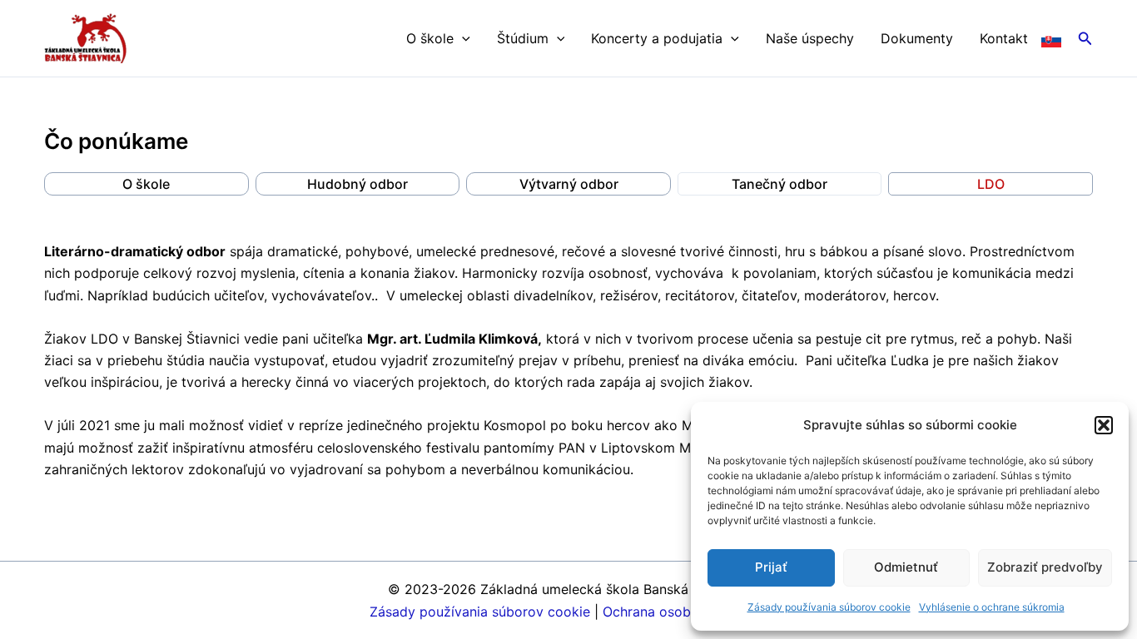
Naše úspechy (810, 38)
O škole (430, 38)
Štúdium (523, 38)
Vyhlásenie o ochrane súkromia (992, 607)
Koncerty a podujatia (656, 38)
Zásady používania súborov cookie (829, 607)
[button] (1103, 425)
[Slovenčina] (1051, 38)
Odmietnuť (906, 567)
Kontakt (1004, 38)
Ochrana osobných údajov (685, 611)
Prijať (771, 567)
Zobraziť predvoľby (1045, 567)
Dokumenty (917, 38)
